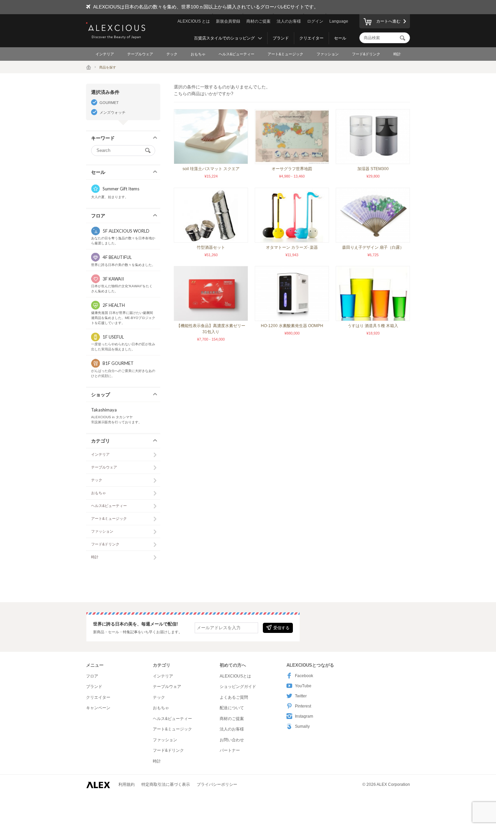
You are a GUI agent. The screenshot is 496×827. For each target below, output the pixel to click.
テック (171, 54)
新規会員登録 (228, 21)
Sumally (302, 726)
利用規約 (126, 784)
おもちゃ (198, 54)
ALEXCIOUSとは (235, 676)
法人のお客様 (289, 21)
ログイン (315, 21)
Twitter (301, 696)
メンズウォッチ (113, 112)
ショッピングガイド (238, 686)
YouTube (303, 686)
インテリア (104, 54)
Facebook (304, 675)
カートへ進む (388, 21)
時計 (397, 54)
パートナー (230, 750)
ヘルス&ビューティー (236, 54)
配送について (232, 707)
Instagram (304, 716)
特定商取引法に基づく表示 (165, 784)
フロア (92, 676)
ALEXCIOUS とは (193, 21)
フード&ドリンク (366, 54)
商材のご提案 (258, 21)
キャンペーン (98, 707)
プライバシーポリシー (217, 784)
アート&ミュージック (285, 54)
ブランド (281, 38)
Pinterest (303, 706)
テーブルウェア (140, 54)
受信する (281, 627)
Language (338, 21)
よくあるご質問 (234, 697)
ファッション (327, 54)
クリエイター (311, 38)
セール (340, 38)
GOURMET (109, 103)
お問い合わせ (232, 740)
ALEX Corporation (393, 784)
